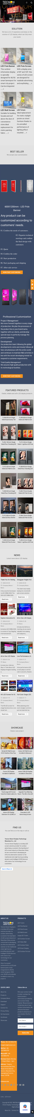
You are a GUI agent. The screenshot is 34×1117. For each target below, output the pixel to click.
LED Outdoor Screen (24, 938)
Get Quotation (5, 1014)
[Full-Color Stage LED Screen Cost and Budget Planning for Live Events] (25, 686)
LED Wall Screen (22, 932)
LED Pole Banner (22, 926)
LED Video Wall (22, 942)
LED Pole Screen (22, 929)
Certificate (4, 1017)
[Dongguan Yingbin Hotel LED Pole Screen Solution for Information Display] (25, 571)
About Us (3, 992)
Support (3, 1004)
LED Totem (21, 923)
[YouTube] (20, 1085)
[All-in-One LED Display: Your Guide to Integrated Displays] (8, 647)
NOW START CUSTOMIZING (11, 272)
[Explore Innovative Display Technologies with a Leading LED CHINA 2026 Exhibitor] (8, 609)
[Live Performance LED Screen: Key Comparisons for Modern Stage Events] (25, 647)
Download (4, 1001)
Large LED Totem (23, 935)
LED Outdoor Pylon (23, 945)
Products (3, 995)
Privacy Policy (5, 1011)
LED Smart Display (23, 948)
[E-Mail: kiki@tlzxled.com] (32, 288)
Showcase (17, 727)
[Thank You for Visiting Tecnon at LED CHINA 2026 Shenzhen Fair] (8, 571)
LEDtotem (8, 1097)
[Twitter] (5, 1085)
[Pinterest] (17, 1085)
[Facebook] (2, 1085)
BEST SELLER (17, 151)
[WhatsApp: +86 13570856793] (32, 284)
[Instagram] (14, 1085)
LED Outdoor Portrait (24, 951)
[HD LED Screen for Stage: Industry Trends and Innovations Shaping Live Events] (8, 686)
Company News (7, 585)
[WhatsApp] (11, 1085)
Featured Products (17, 390)
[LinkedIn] (8, 1085)
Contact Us (4, 1008)
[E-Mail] (23, 1085)
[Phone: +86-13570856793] (32, 281)
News (17, 555)
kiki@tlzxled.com (10, 1045)
